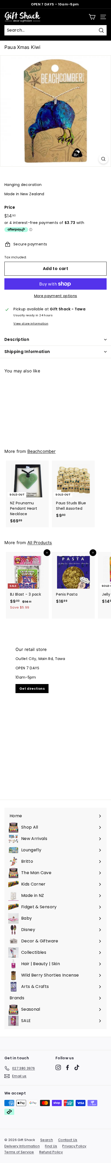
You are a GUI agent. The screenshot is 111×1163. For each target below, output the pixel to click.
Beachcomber (41, 451)
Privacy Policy (74, 1146)
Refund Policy (51, 1152)
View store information (30, 323)
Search (46, 1139)
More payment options (55, 295)
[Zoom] (103, 159)
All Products (39, 542)
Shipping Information (27, 351)
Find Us (51, 1146)
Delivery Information (22, 1146)
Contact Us (67, 1139)
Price (9, 207)
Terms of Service (19, 1152)
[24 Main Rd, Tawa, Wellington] (55, 716)
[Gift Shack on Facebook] (67, 1067)
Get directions (32, 688)
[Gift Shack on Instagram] (58, 1067)
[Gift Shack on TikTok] (77, 1067)
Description (16, 339)
